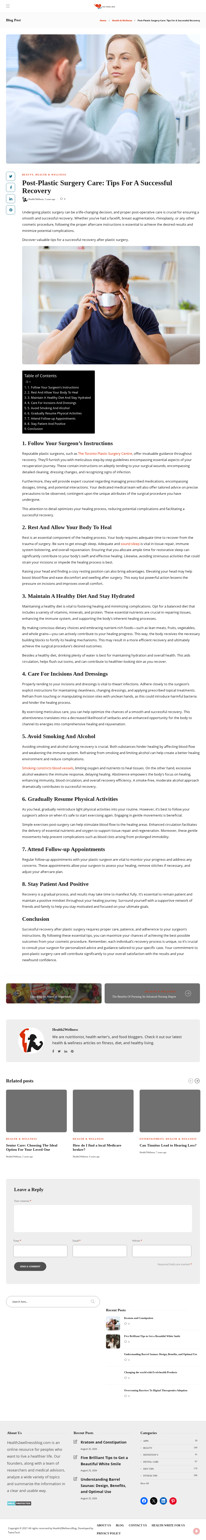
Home (103, 20)
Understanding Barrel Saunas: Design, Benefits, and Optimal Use (103, 1485)
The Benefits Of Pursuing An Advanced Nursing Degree (144, 996)
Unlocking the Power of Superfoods (50, 996)
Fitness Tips (170, 1475)
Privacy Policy (109, 1533)
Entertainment (152, 1139)
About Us (104, 1525)
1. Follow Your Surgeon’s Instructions (53, 387)
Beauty (27, 174)
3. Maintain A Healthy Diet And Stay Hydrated (59, 398)
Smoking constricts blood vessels (47, 768)
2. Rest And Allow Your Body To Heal (53, 392)
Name (17, 1240)
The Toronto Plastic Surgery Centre (105, 453)
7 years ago (161, 1152)
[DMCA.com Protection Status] (19, 1504)
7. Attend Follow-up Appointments (51, 418)
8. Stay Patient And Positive (46, 424)
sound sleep (130, 543)
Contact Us (138, 1525)
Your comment (22, 1201)
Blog (120, 1525)
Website (137, 1240)
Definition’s (170, 1454)
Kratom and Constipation (104, 1442)
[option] (36, 1123)
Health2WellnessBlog (65, 1528)
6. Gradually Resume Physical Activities (55, 413)
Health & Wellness (122, 20)
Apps (170, 1440)
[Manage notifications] (196, 1531)
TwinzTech (14, 1532)
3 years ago (50, 199)
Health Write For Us (168, 1525)
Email (76, 1240)
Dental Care (170, 1461)
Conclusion (35, 429)
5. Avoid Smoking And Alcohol (49, 408)
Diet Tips (37, 991)
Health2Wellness (35, 199)
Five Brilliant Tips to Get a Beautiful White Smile (104, 1460)
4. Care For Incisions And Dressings (52, 403)
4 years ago (94, 1156)
